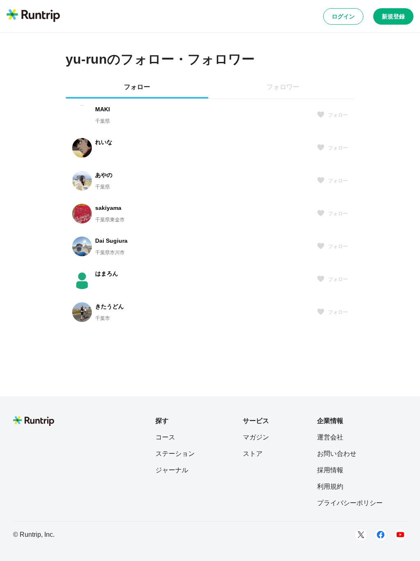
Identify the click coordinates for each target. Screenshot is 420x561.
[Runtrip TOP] (33, 16)
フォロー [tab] (137, 86)
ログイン (343, 16)
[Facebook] (380, 534)
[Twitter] (361, 534)
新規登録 (393, 16)
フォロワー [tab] (283, 86)
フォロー (338, 115)
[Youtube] (400, 534)
